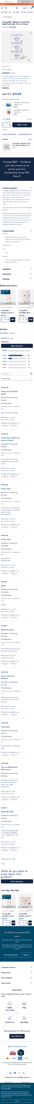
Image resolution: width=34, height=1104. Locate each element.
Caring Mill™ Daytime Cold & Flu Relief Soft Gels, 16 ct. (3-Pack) (8, 312)
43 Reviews (13, 73)
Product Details (8, 231)
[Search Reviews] (31, 373)
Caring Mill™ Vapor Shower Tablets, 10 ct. (21, 103)
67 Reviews (28, 307)
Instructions (7, 274)
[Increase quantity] (9, 124)
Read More (5, 88)
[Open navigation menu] (2, 8)
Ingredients (7, 269)
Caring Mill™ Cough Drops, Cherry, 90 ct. (21, 111)
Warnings (6, 279)
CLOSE (17, 1101)
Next (3, 864)
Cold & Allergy (7, 17)
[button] (8, 297)
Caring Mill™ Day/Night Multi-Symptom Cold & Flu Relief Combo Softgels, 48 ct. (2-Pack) (26, 312)
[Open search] (6, 8)
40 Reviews (10, 307)
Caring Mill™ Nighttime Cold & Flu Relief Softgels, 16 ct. (21, 144)
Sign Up (26, 955)
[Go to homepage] (17, 8)
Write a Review (17, 346)
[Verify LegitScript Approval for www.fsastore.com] (20, 1052)
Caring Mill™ (12, 27)
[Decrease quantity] (3, 124)
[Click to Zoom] (28, 60)
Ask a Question (17, 881)
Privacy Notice (7, 1088)
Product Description (10, 188)
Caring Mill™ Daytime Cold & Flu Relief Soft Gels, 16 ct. (25, 915)
